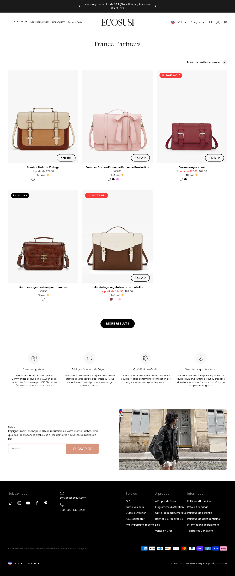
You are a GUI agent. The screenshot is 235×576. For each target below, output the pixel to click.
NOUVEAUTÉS (58, 22)
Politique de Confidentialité (203, 519)
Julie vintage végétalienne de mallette (117, 287)
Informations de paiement (203, 524)
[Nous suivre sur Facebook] (37, 503)
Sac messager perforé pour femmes (43, 287)
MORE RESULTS (117, 323)
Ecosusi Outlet (75, 22)
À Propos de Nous (165, 501)
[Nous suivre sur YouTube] (28, 503)
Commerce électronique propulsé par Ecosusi (203, 563)
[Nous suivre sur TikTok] (10, 503)
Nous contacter (135, 519)
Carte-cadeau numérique (171, 513)
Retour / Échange (197, 507)
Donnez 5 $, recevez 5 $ (169, 519)
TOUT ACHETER (15, 21)
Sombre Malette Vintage (43, 167)
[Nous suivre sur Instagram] (19, 503)
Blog (157, 524)
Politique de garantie (199, 513)
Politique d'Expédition (199, 501)
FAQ (128, 501)
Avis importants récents (140, 524)
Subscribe (82, 448)
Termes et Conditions (200, 530)
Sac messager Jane (192, 167)
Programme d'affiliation (169, 507)
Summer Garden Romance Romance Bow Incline (117, 167)
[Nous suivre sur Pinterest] (45, 503)
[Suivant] (155, 6)
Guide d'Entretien (136, 513)
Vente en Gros (163, 530)
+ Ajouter (66, 157)
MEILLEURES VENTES (40, 22)
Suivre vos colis (135, 507)
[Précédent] (79, 6)
